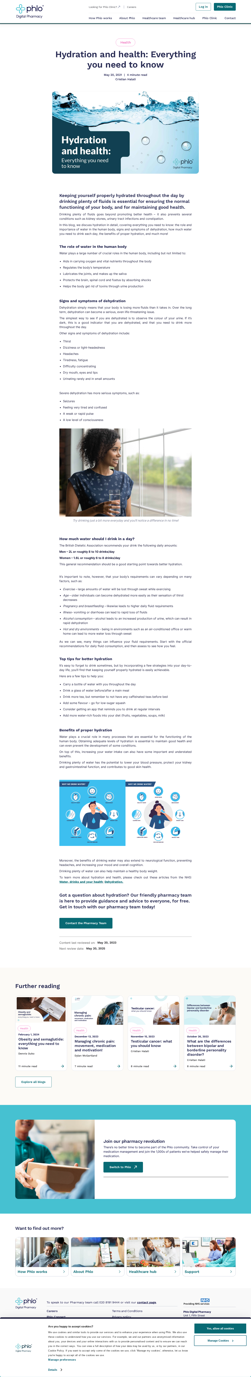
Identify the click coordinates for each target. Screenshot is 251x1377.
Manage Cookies (218, 1340)
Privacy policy (121, 1317)
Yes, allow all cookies (220, 1328)
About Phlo (127, 18)
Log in (203, 6)
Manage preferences (62, 1359)
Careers (52, 1311)
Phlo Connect (56, 1317)
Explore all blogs (33, 1082)
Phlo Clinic (209, 18)
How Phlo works (100, 18)
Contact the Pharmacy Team (85, 923)
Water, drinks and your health (81, 882)
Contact (230, 18)
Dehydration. (114, 882)
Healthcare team (154, 18)
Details (52, 1369)
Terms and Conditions (127, 1311)
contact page (146, 1302)
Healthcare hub (184, 18)
